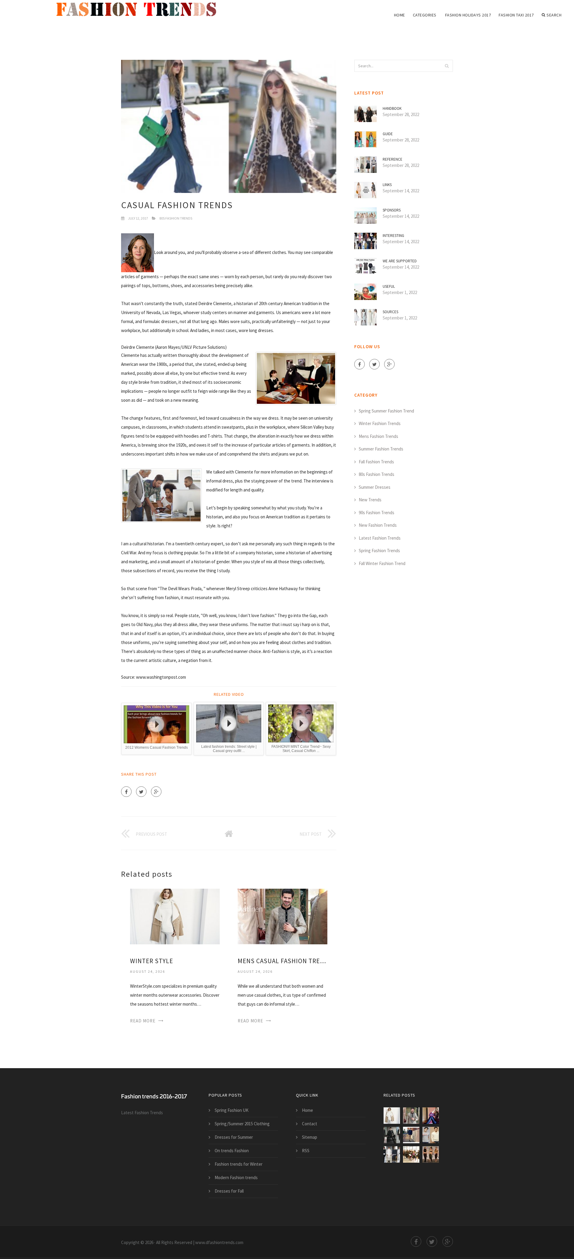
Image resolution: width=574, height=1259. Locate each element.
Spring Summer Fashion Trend (386, 411)
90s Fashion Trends (376, 512)
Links (387, 184)
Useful (389, 286)
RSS (305, 1150)
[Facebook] (126, 791)
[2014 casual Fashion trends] (430, 1115)
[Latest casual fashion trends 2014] (411, 1135)
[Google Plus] (156, 791)
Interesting (393, 235)
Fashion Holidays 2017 (468, 15)
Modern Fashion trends (236, 1177)
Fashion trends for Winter (238, 1164)
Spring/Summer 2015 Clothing (242, 1123)
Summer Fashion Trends (381, 449)
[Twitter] (141, 791)
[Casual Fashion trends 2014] (392, 1135)
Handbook (392, 108)
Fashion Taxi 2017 (516, 15)
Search (553, 15)
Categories (424, 15)
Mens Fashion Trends (378, 436)
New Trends (370, 500)
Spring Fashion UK (231, 1110)
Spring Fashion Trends (379, 550)
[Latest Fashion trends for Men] (392, 1154)
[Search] (447, 66)
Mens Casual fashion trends (282, 961)
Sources (390, 311)
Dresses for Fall (229, 1191)
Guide (388, 133)
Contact (309, 1123)
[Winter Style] (175, 916)
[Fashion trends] (140, 9)
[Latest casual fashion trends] (430, 1135)
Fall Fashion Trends (376, 462)
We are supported (400, 261)
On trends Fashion (232, 1150)
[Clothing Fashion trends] (430, 1154)
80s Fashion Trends (175, 218)
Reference (392, 159)
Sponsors (392, 210)
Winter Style (151, 961)
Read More (142, 1021)
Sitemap (309, 1137)
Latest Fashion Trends (380, 538)
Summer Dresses (374, 487)
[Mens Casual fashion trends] (282, 916)
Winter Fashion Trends (380, 423)
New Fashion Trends (378, 525)
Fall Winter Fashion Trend (382, 563)
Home (399, 15)
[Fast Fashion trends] (411, 1154)
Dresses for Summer (234, 1137)
